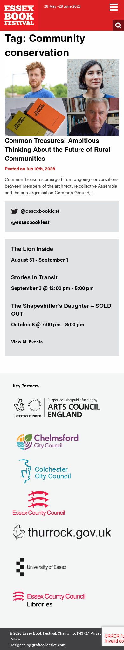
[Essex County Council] (39, 502)
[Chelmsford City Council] (47, 438)
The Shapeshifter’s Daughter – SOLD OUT (61, 309)
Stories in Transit (34, 277)
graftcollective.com (48, 644)
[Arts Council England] (58, 406)
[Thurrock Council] (62, 531)
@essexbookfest (30, 221)
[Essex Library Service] (49, 598)
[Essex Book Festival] (19, 14)
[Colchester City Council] (44, 470)
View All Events (27, 341)
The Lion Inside (32, 249)
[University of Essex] (41, 566)
